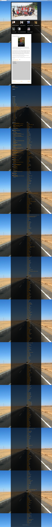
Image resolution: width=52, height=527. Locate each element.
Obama (28, 142)
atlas (27, 358)
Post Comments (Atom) (17, 82)
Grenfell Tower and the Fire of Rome (16, 126)
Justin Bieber (28, 287)
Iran (27, 280)
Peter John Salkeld (29, 314)
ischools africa (28, 432)
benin (27, 365)
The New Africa (28, 165)
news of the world (29, 458)
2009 (13, 120)
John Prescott (28, 285)
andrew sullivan (28, 355)
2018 (13, 97)
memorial (28, 448)
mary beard (28, 447)
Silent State (28, 328)
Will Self (28, 348)
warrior (27, 510)
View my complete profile (15, 87)
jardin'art (28, 437)
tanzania (28, 128)
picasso (28, 470)
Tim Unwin (28, 339)
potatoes (28, 473)
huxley (27, 429)
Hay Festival (28, 140)
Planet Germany (28, 315)
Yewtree (28, 351)
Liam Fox (18, 60)
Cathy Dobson (28, 239)
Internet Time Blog (15, 142)
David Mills (28, 250)
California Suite (28, 237)
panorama (28, 466)
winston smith (28, 147)
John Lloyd (28, 284)
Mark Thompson (28, 296)
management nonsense (29, 445)
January (15, 118)
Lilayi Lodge (28, 293)
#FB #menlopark (28, 148)
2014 (13, 100)
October (15, 105)
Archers (28, 150)
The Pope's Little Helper (15, 25)
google (27, 418)
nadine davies (28, 455)
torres (27, 503)
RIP (27, 163)
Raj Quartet (28, 317)
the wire (28, 129)
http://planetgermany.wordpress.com (31, 428)
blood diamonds (28, 369)
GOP (27, 259)
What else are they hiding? (15, 128)
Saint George (28, 326)
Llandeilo (28, 158)
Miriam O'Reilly (28, 299)
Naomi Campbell (28, 302)
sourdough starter (29, 491)
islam (27, 433)
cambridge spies (28, 376)
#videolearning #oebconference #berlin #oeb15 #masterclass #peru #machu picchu (32, 216)
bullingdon (28, 374)
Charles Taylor (28, 241)
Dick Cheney (28, 252)
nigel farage (28, 459)
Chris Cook (28, 245)
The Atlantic (28, 337)
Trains (27, 341)
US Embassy (28, 344)
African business (29, 222)
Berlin (27, 151)
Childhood (28, 243)
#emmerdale (28, 202)
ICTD (27, 278)
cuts (27, 391)
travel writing (28, 504)
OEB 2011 (28, 307)
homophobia (28, 426)
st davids (28, 492)
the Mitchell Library (29, 500)
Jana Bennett (28, 281)
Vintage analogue (29, 347)
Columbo (28, 248)
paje (27, 465)
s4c (27, 187)
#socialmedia (28, 210)
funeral (27, 411)
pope (27, 185)
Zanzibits (28, 170)
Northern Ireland (28, 306)
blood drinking (28, 370)
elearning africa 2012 (29, 404)
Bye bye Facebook (37, 25)
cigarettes (28, 382)
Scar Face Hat (14, 157)
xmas (27, 521)
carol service (28, 378)
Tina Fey (28, 340)
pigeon (27, 471)
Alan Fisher (28, 225)
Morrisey (28, 300)
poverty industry (28, 474)
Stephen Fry (14, 159)
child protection (28, 380)
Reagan (28, 318)
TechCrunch (14, 161)
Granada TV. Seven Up (29, 269)
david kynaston (28, 393)
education (28, 177)
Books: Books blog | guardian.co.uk (17, 133)
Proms (27, 162)
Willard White (28, 168)
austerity (28, 359)
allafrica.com (28, 354)
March (14, 116)
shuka (27, 488)
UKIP (27, 343)
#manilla (28, 204)
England (28, 254)
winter (27, 518)
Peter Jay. (28, 313)
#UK (27, 195)
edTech (28, 176)
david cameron (28, 392)
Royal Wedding (28, 325)
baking (27, 362)
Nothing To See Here (15, 152)
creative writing (28, 388)
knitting (28, 440)
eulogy (27, 406)
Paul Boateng (28, 310)
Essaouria (28, 154)
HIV (27, 273)
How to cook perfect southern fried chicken (17, 145)
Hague (27, 274)
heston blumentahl (29, 180)
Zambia (28, 169)
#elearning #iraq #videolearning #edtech (31, 201)
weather (28, 511)
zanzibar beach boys (29, 192)
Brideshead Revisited (29, 233)
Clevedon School (29, 247)
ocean (27, 462)
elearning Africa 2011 (29, 403)
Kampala (28, 288)
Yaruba (28, 350)
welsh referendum (29, 515)
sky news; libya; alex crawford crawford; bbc (31, 489)
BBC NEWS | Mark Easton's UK (16, 130)
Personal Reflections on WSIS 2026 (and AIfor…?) (18, 171)
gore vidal (28, 419)
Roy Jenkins (28, 324)
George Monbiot (28, 262)
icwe (27, 430)
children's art (28, 381)
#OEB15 (28, 194)
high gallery (28, 424)
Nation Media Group (29, 303)
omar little (28, 463)
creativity (28, 389)
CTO (27, 236)
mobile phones (28, 451)
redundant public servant (29, 480)
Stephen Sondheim (29, 333)
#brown (28, 197)
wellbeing (28, 514)
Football (28, 132)
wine (27, 517)
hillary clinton (28, 425)
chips (27, 174)
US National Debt (29, 345)
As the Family (28, 228)
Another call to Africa (30, 25)
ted (27, 496)
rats (27, 478)
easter (27, 399)
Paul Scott (28, 311)
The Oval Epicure (15, 166)
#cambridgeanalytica (29, 198)
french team (28, 410)
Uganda (28, 143)
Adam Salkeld (18, 4)
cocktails (28, 384)
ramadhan (28, 477)
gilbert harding (28, 417)
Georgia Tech (28, 263)
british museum (28, 173)
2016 (13, 98)
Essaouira (28, 255)
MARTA (28, 295)
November (15, 104)
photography (28, 469)
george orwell (28, 415)
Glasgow (28, 266)
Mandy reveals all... (23, 25)
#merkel (28, 205)
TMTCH (28, 336)
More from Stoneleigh (16, 106)
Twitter (27, 166)
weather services (29, 513)
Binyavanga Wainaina (29, 232)
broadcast (28, 373)
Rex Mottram (28, 319)
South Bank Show (29, 329)
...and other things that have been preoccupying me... (18, 150)
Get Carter (28, 265)
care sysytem (28, 377)
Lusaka (28, 159)
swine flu (28, 189)
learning (28, 441)
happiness (28, 422)
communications (28, 385)
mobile (27, 450)
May (14, 114)
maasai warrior (28, 137)
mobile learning (28, 183)
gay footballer (28, 413)
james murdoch (28, 436)
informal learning (28, 181)
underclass (28, 506)
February (15, 117)
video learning (28, 508)
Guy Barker (28, 270)
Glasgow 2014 (28, 267)
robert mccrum (28, 482)
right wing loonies (29, 481)
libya (27, 136)
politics (28, 184)
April (14, 115)
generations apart (29, 414)
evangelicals (28, 407)
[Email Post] (19, 59)
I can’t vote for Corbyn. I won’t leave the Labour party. (18, 123)
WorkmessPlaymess (15, 175)
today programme (29, 502)
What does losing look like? (16, 155)
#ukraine (28, 213)
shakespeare (28, 146)
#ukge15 (28, 212)
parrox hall (28, 467)
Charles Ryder (28, 240)
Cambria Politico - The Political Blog (17, 135)
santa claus (28, 485)
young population (29, 522)
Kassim (28, 289)
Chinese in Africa (29, 244)
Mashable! (14, 147)
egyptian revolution (29, 402)
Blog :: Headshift (15, 132)
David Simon (28, 251)
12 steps (28, 217)
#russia (28, 209)
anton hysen (28, 356)
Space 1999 (28, 330)
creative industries (29, 387)
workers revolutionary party (30, 519)
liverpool (28, 443)
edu (27, 400)
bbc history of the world (29, 363)
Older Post (29, 81)
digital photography (29, 396)
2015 (13, 99)
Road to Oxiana (28, 321)
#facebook (28, 139)
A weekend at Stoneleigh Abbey (17, 107)
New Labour (28, 161)
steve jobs (28, 493)
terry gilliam (28, 499)
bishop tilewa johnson (29, 367)
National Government (29, 304)
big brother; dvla (28, 366)
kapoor (27, 439)
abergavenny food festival (29, 352)
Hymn (14, 138)
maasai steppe (28, 144)
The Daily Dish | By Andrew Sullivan (17, 164)
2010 (13, 119)
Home (21, 81)
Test (13, 169)
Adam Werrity (15, 60)
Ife (27, 155)
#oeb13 (28, 206)
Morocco (28, 131)
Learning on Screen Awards (30, 157)
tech (27, 495)
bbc (27, 125)
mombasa (28, 452)
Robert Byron (28, 322)
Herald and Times (29, 276)
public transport (28, 476)
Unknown (14, 86)
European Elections (29, 256)
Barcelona (28, 230)
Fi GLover (28, 258)
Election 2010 (28, 135)
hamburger (28, 421)
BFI (27, 229)
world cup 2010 (28, 191)
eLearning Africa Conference (30, 124)
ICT (27, 277)
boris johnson (28, 172)
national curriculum (29, 456)
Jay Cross (28, 133)
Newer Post (13, 81)
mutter (27, 454)
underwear (28, 507)
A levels (28, 218)
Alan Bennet (28, 224)
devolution (28, 395)
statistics (28, 188)
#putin (27, 208)
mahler (27, 444)
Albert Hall (28, 226)
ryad (27, 484)
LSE (27, 291)
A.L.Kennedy (28, 219)
